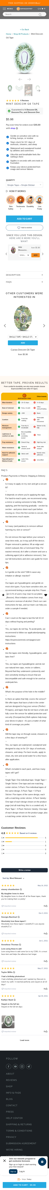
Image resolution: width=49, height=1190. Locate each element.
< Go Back (24, 29)
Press (10, 1112)
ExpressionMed (19, 1156)
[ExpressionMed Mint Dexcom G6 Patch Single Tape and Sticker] (24, 57)
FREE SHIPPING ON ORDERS (24, 3)
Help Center (14, 1118)
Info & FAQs (13, 1093)
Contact (12, 1105)
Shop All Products (21, 34)
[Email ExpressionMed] (29, 1066)
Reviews (11, 1080)
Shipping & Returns (19, 1124)
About (10, 1074)
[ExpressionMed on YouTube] (16, 1066)
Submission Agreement (21, 1143)
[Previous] (20, 79)
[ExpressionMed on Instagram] (22, 1066)
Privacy (11, 1137)
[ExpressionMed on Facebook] (9, 1066)
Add (36, 255)
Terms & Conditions (19, 1131)
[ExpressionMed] (24, 9)
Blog (9, 1099)
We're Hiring (14, 1150)
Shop (9, 1086)
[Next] (29, 79)
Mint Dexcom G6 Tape (22, 103)
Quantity (10, 180)
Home (8, 34)
